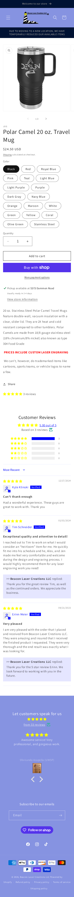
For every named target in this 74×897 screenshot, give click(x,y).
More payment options (37, 277)
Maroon (33, 206)
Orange (12, 206)
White (53, 206)
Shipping (7, 154)
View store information (22, 299)
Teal (27, 178)
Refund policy (23, 882)
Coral (49, 215)
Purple (40, 187)
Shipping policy (38, 888)
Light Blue (47, 178)
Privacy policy (41, 882)
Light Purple (16, 187)
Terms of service (61, 882)
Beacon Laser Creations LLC (35, 877)
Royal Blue (48, 169)
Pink (10, 178)
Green (11, 215)
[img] (12, 481)
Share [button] (11, 384)
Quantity (8, 233)
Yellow (31, 215)
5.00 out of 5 (47, 425)
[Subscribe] (60, 815)
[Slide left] (27, 118)
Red (28, 169)
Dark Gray (14, 196)
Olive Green (15, 224)
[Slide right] (46, 118)
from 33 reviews (34, 725)
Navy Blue (38, 196)
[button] (8, 17)
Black (11, 169)
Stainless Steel (44, 224)
